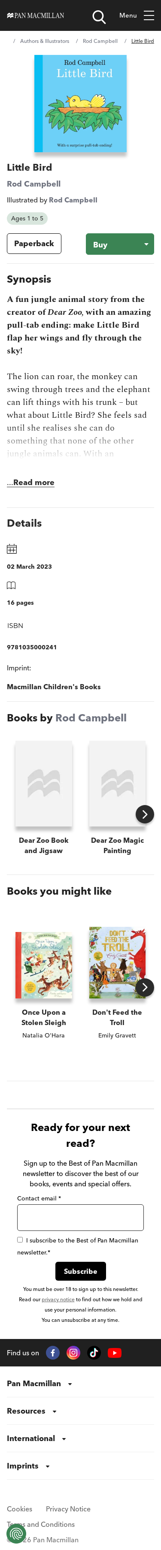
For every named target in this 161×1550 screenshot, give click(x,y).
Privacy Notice (68, 1509)
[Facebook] (53, 1353)
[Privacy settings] (16, 1534)
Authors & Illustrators (44, 41)
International (31, 1438)
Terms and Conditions (41, 1524)
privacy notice (58, 1299)
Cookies (19, 1509)
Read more (34, 482)
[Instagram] (73, 1353)
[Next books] (145, 814)
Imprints (23, 1466)
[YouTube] (115, 1353)
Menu (128, 15)
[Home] (35, 15)
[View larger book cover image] (80, 103)
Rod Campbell (100, 41)
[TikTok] (94, 1353)
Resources (26, 1411)
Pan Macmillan (34, 1383)
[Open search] (99, 17)
